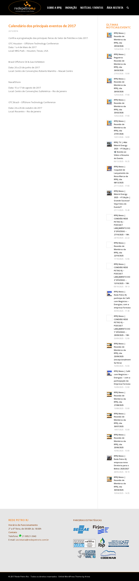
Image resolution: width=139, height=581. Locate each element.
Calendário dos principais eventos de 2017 (42, 26)
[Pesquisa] (128, 7)
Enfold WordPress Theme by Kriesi (74, 576)
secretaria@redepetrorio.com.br (32, 539)
